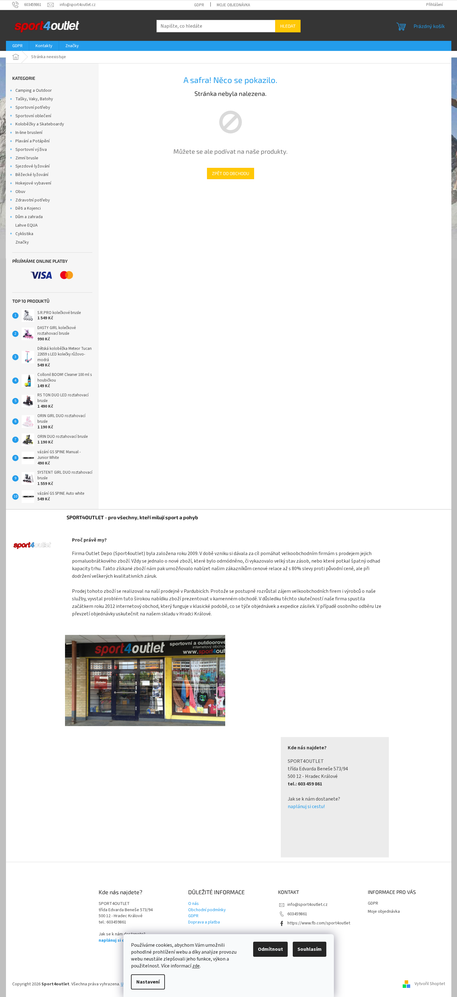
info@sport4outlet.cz (307, 904)
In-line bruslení (28, 132)
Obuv (20, 192)
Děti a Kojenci (28, 208)
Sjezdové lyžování (32, 166)
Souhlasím (309, 949)
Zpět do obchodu (230, 173)
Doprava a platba (204, 922)
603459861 (297, 914)
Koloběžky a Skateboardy (39, 124)
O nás (193, 904)
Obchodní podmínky (207, 910)
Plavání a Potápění (32, 141)
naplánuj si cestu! (306, 806)
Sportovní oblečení (33, 116)
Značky (22, 242)
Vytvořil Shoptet (430, 984)
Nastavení (148, 981)
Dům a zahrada (29, 217)
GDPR (199, 5)
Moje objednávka (233, 5)
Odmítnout (270, 949)
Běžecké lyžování (31, 175)
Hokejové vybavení (33, 183)
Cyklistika (24, 234)
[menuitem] (17, 46)
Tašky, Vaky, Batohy (34, 99)
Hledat (288, 26)
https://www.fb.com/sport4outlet (318, 923)
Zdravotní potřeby (32, 200)
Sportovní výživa (31, 149)
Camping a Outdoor (33, 90)
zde (196, 965)
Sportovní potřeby (32, 107)
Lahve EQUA (26, 225)
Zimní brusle (26, 158)
